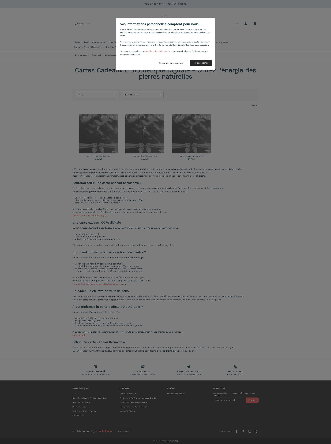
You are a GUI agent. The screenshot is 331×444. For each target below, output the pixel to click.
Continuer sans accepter (171, 63)
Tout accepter (201, 63)
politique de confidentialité (158, 51)
